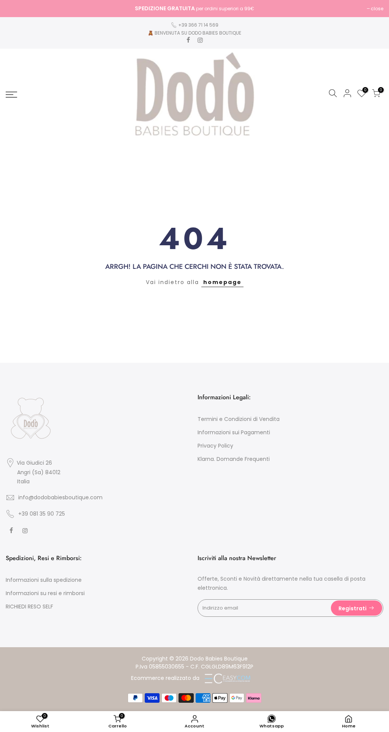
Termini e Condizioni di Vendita (239, 419)
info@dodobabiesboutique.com (60, 497)
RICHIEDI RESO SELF (29, 606)
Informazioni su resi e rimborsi (45, 593)
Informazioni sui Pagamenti (234, 432)
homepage (222, 282)
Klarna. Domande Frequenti (234, 459)
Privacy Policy (215, 445)
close (15, 8)
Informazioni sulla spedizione (44, 580)
